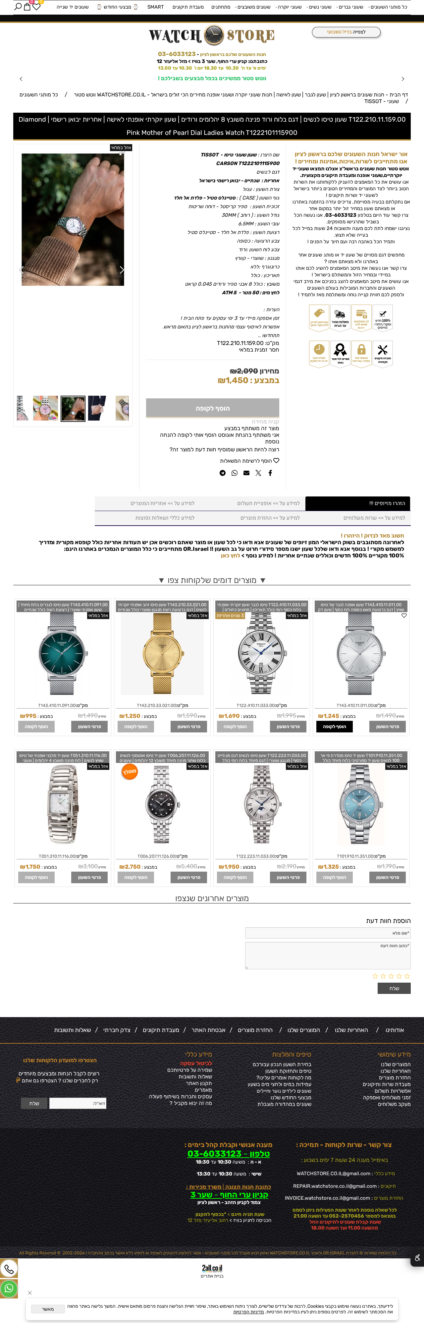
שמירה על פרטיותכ (191, 1070)
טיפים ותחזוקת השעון (288, 1071)
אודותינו (393, 1030)
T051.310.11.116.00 (57, 856)
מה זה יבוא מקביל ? (191, 1103)
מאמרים (203, 1090)
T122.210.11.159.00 (240, 343)
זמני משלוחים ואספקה (387, 1097)
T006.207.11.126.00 (156, 856)
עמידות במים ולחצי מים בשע (280, 1084)
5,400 (189, 866)
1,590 (189, 715)
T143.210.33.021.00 (156, 705)
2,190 (289, 866)
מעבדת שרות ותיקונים (387, 1084)
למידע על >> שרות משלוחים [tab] (374, 518)
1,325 (331, 866)
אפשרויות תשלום (393, 1091)
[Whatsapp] (9, 1288)
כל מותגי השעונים (389, 7)
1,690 (232, 716)
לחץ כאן (230, 555)
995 (31, 716)
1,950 (231, 866)
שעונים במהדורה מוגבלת (284, 1104)
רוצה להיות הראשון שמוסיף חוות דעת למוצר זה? (224, 449)
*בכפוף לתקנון (210, 1214)
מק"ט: (272, 343)
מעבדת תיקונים (188, 7)
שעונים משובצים (254, 7)
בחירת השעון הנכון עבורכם (282, 1064)
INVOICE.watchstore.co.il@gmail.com (327, 1198)
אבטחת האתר (207, 1030)
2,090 (247, 371)
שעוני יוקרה (290, 7)
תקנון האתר (199, 1083)
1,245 (331, 716)
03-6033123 (177, 54)
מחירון (268, 371)
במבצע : (263, 380)
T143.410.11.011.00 (355, 705)
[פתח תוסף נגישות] (417, 1258)
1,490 (388, 715)
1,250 (132, 716)
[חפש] (18, 7)
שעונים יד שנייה (73, 7)
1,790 (389, 866)
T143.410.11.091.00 (57, 705)
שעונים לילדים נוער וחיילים (284, 1091)
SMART (155, 7)
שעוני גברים (351, 7)
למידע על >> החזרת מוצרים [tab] (270, 518)
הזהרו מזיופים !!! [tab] (387, 503)
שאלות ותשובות (72, 1030)
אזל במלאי (121, 147)
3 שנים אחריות (230, 615)
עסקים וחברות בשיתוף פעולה (180, 1096)
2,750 (133, 866)
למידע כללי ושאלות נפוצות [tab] (164, 518)
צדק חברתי (116, 1030)
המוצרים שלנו (302, 1030)
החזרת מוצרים (254, 1030)
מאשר (48, 1309)
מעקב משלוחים (394, 1104)
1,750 (33, 866)
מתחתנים (220, 7)
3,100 (90, 866)
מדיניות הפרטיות (248, 1312)
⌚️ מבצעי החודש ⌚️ (117, 7)
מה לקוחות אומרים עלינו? (283, 1077)
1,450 (237, 380)
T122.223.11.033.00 (255, 856)
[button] (123, 153)
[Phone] (9, 1268)
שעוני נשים (320, 7)
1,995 (289, 715)
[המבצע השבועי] (344, 32)
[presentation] (21, 79)
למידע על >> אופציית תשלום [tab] (268, 503)
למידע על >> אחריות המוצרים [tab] (162, 503)
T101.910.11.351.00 (355, 856)
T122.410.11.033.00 (256, 705)
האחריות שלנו (350, 1030)
